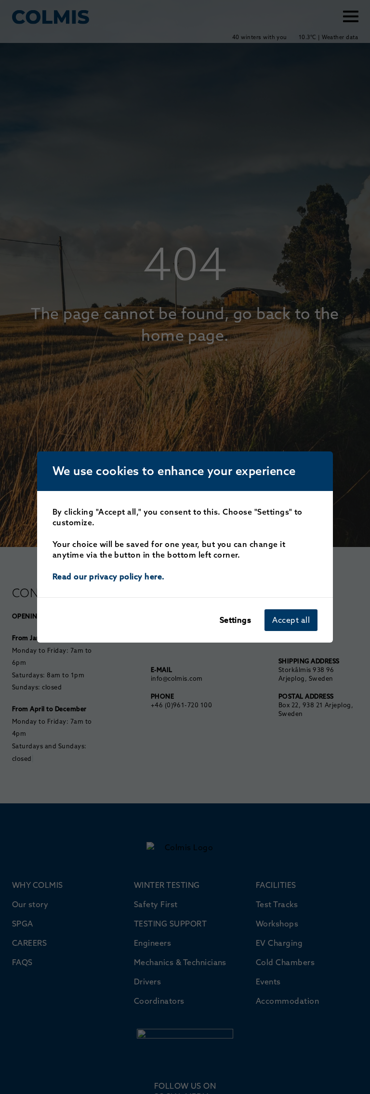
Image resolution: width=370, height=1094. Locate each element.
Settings (235, 620)
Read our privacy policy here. (109, 576)
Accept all (291, 620)
